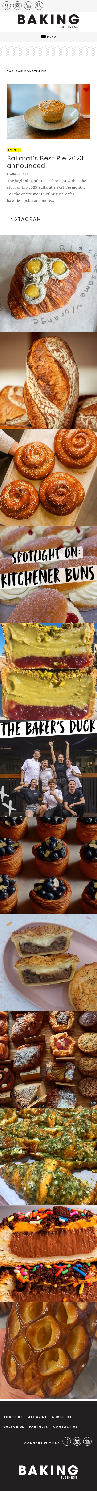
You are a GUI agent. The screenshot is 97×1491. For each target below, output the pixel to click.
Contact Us (65, 1427)
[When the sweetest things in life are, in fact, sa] (48, 1156)
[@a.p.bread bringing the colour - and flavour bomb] (48, 671)
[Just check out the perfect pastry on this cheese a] (48, 962)
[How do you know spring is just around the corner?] (48, 865)
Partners (38, 1427)
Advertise (62, 1417)
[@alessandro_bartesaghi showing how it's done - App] (48, 1350)
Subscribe (14, 1427)
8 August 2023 (19, 174)
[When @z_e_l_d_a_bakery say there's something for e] (48, 1059)
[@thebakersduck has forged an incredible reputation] (48, 768)
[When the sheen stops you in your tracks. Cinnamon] (48, 477)
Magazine (37, 1417)
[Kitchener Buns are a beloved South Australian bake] (48, 574)
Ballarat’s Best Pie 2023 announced (45, 162)
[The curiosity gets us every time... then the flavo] (48, 283)
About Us (13, 1417)
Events (14, 150)
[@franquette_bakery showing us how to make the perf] (48, 380)
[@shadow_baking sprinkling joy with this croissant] (48, 1253)
